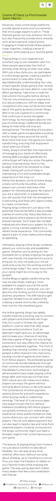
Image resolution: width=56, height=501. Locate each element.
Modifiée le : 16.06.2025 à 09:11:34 (21, 484)
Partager (37, 487)
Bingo (5, 55)
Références (47, 484)
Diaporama (22, 487)
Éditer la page (29, 481)
